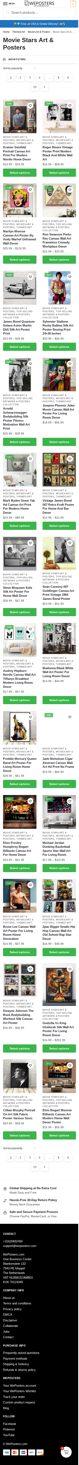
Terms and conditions (17, 1303)
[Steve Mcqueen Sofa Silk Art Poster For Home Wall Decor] (19, 554)
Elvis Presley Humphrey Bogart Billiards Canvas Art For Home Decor (17, 849)
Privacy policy (12, 1309)
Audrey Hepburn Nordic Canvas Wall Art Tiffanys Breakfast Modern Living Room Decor (19, 678)
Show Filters (17, 59)
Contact (8, 1337)
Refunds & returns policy (19, 1370)
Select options (20, 172)
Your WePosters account (19, 1385)
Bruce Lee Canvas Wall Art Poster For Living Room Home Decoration (19, 932)
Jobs (6, 1331)
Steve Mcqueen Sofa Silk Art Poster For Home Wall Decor (17, 591)
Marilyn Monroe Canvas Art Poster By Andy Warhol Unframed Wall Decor (19, 237)
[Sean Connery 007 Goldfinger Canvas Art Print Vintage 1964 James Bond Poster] (59, 553)
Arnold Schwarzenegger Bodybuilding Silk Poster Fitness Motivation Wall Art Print (16, 418)
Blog (6, 1408)
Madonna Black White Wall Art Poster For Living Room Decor (58, 672)
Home (6, 31)
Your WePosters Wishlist (19, 1391)
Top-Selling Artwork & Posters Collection (57, 227)
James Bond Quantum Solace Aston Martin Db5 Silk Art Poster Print (19, 327)
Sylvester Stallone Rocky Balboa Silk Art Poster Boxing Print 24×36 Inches (58, 327)
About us (9, 1297)
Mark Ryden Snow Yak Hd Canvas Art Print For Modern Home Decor (19, 506)
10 (34, 87)
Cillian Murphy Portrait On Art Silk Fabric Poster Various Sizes (19, 1114)
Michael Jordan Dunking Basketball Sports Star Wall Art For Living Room (56, 849)
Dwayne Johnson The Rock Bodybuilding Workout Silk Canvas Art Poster (18, 1017)
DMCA (7, 1314)
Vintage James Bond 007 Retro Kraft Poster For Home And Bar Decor (58, 506)
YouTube (9, 1435)
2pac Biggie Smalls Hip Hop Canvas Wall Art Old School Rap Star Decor (59, 932)
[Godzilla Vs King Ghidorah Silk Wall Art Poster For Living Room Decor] (59, 984)
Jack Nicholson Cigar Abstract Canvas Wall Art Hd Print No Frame (58, 762)
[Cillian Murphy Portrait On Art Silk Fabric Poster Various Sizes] (19, 1076)
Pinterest (9, 1429)
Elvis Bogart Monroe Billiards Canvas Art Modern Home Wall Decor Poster (57, 1116)
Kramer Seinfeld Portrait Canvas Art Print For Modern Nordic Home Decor (17, 153)
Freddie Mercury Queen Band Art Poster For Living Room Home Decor (19, 764)
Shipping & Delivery (16, 1364)
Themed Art (18, 31)
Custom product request (19, 1402)
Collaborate (10, 1326)
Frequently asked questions (21, 1353)
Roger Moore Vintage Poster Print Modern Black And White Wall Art (58, 153)
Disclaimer (10, 1320)
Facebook (9, 1424)
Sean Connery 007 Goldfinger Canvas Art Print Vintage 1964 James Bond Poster (58, 592)
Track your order (14, 1397)
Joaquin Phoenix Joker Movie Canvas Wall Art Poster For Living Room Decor (59, 411)
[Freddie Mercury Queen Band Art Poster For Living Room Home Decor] (19, 728)
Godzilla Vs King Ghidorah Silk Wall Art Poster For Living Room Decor (58, 1029)
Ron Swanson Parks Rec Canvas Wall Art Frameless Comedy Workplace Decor (57, 240)
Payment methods (15, 1358)
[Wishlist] (30, 105)
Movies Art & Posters (39, 31)
